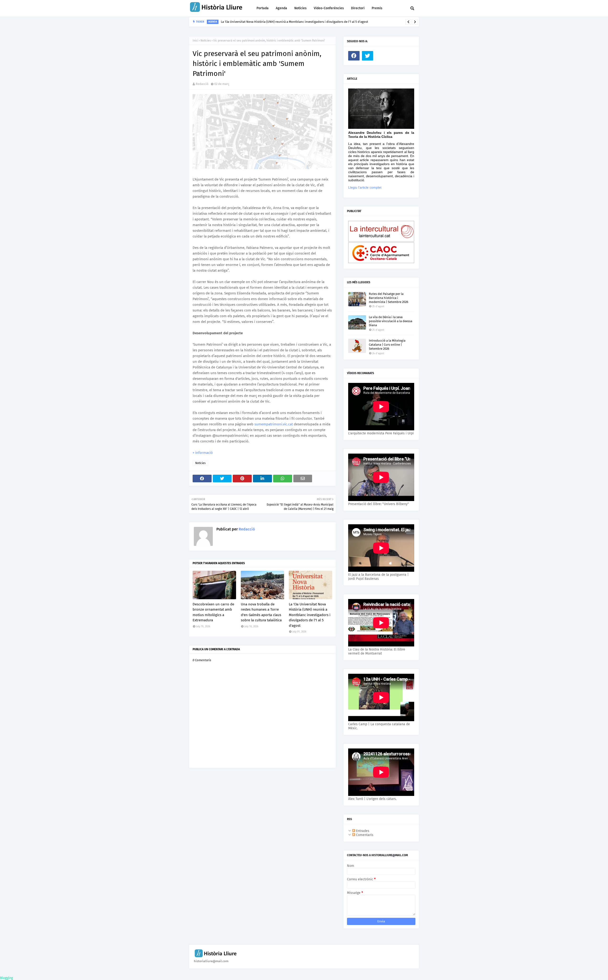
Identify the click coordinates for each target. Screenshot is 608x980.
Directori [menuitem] (358, 8)
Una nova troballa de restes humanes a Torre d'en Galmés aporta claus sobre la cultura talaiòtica (261, 612)
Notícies (205, 40)
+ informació (203, 453)
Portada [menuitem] (262, 8)
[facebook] (354, 55)
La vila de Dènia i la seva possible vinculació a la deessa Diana (390, 321)
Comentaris (364, 835)
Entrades (362, 831)
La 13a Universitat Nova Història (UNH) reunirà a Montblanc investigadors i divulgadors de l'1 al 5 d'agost (294, 21)
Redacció (202, 84)
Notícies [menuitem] (300, 8)
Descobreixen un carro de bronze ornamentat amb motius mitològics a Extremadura (213, 612)
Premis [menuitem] (377, 8)
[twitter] (367, 55)
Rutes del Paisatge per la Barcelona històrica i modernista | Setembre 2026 (388, 298)
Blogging (6, 978)
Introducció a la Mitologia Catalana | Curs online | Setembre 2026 (387, 344)
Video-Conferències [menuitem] (329, 8)
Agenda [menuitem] (281, 8)
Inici (195, 40)
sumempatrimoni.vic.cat (273, 424)
